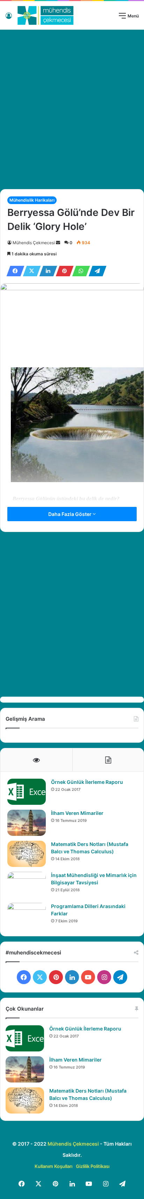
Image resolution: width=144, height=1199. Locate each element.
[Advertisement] (72, 107)
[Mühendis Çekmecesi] (45, 15)
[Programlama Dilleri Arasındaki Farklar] (26, 916)
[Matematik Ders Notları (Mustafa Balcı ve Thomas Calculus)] (26, 854)
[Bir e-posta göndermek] (58, 242)
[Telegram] (95, 271)
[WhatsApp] (79, 271)
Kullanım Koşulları (53, 1166)
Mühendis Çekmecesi (34, 242)
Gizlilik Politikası (92, 1166)
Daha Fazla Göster (70, 514)
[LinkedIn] (46, 271)
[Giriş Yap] (8, 18)
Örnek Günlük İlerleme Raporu (87, 782)
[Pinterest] (63, 271)
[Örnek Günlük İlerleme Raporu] (26, 792)
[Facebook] (13, 271)
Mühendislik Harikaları (32, 200)
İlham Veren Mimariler (77, 813)
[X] (30, 271)
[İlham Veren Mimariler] (26, 823)
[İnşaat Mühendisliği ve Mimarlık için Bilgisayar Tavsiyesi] (26, 885)
